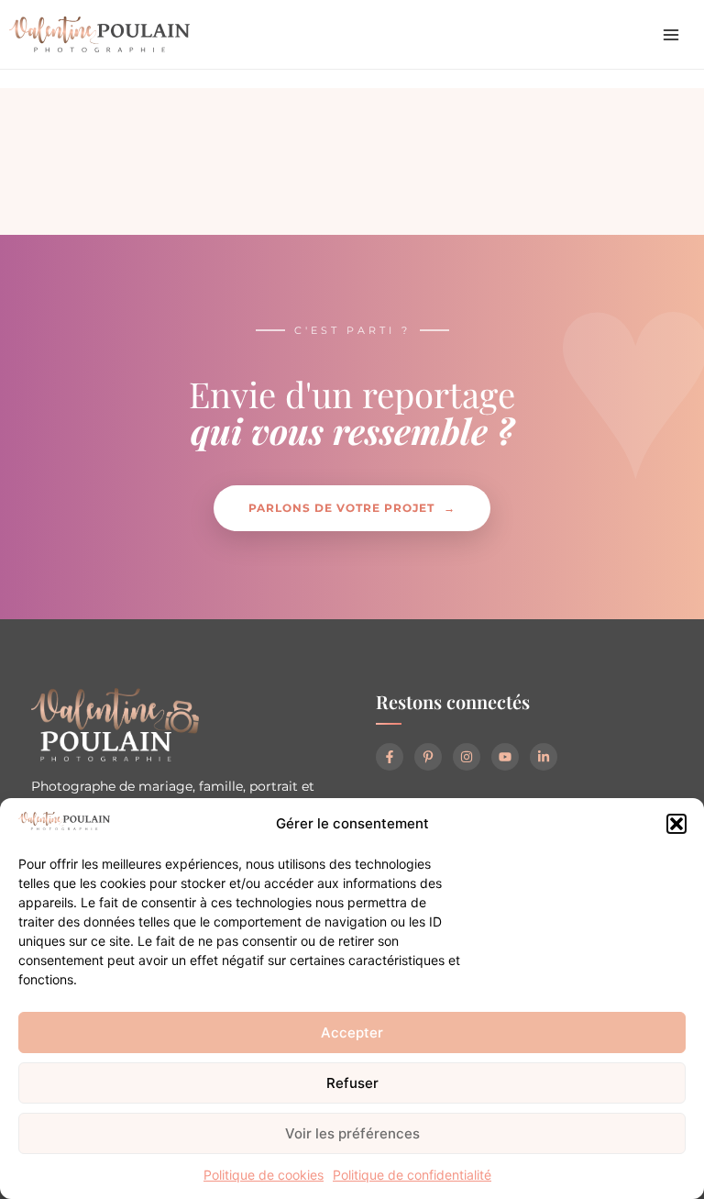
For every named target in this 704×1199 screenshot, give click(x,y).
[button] (676, 824)
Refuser (352, 1083)
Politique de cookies (264, 1174)
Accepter (352, 1032)
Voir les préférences (352, 1133)
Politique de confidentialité (412, 1174)
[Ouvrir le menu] (671, 35)
